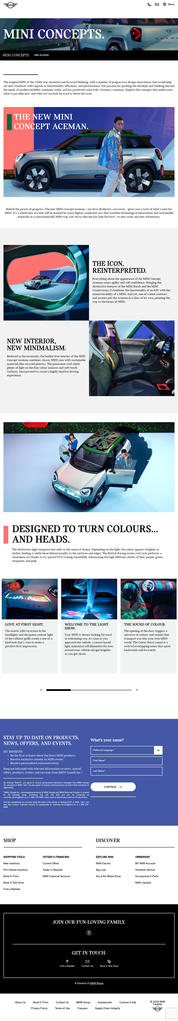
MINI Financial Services (56, 876)
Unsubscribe (105, 1002)
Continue (110, 787)
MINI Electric (103, 863)
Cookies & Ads (127, 1002)
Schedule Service (145, 870)
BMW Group (83, 1002)
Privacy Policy (39, 1008)
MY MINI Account (145, 863)
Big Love (101, 870)
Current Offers (51, 863)
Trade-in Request (53, 870)
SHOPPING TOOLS (14, 857)
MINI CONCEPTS (16, 55)
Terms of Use (62, 1008)
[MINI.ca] (9, 5)
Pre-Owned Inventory (15, 870)
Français (82, 1008)
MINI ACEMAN (41, 55)
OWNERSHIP (142, 857)
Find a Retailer (11, 889)
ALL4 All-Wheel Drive (108, 876)
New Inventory (11, 863)
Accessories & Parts (146, 876)
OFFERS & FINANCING (56, 857)
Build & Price (11, 876)
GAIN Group (96, 983)
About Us (20, 1002)
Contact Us (62, 1002)
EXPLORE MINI (104, 857)
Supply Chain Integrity (107, 1008)
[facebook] (89, 932)
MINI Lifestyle (143, 882)
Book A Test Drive (13, 882)
